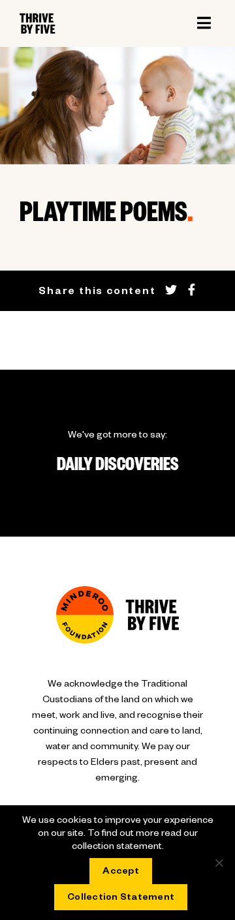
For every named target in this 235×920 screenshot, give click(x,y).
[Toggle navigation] (203, 23)
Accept (120, 872)
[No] (218, 862)
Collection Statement (120, 898)
